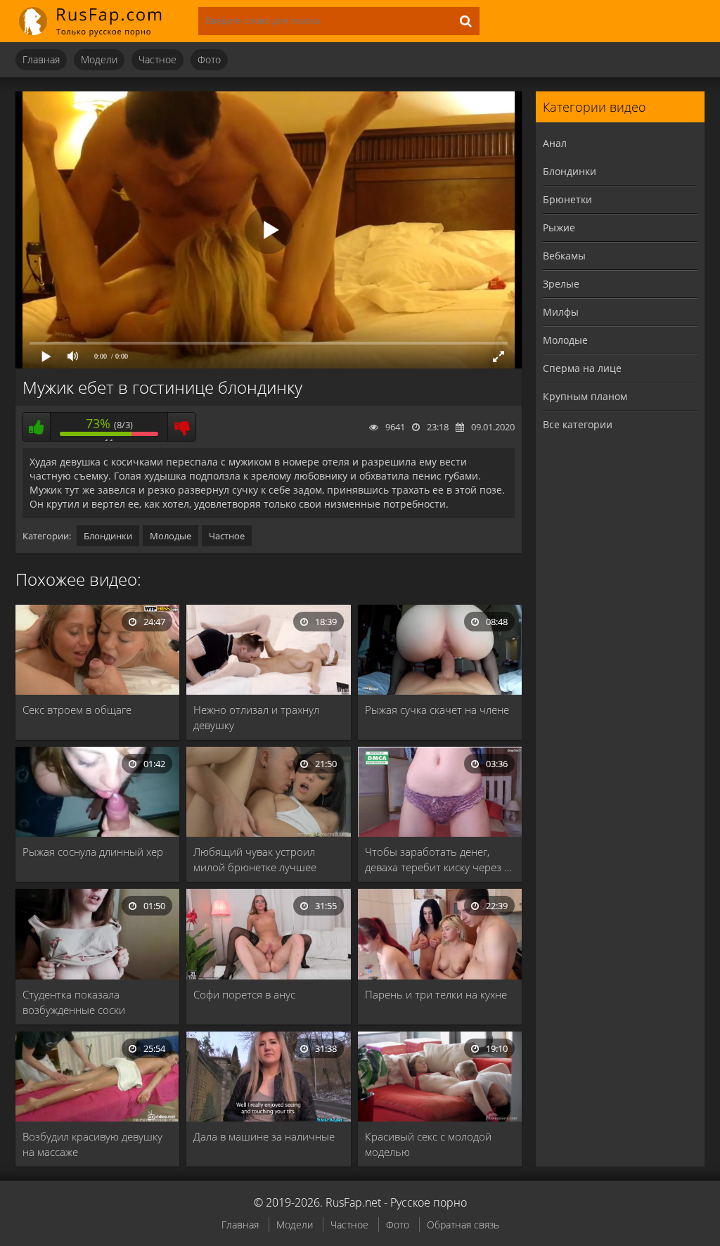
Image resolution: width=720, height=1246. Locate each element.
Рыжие (559, 227)
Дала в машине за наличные (264, 1136)
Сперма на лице (582, 368)
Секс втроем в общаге (76, 709)
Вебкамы (564, 255)
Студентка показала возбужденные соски (73, 1002)
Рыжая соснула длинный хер (92, 851)
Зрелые (561, 283)
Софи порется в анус (244, 994)
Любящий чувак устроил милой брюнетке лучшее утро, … (254, 859)
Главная (41, 59)
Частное (157, 59)
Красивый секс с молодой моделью (428, 1144)
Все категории (577, 424)
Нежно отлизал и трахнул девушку (256, 717)
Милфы (561, 312)
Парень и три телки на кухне (436, 994)
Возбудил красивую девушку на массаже (92, 1144)
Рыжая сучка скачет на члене (437, 709)
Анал (555, 143)
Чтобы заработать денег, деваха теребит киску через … (438, 859)
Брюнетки (567, 199)
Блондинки (108, 535)
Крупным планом (585, 396)
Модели (99, 59)
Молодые (170, 535)
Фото (209, 59)
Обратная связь (463, 1224)
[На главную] (99, 21)
